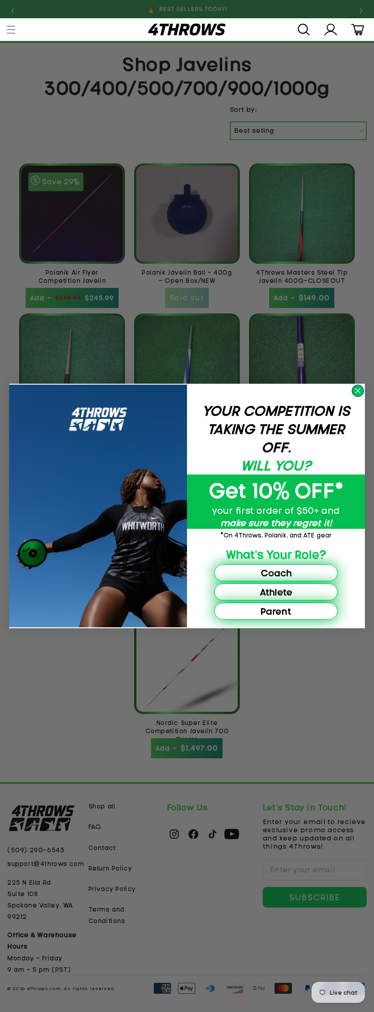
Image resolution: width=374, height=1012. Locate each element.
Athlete (276, 592)
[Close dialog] (358, 390)
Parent (275, 611)
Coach (276, 573)
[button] (12, 30)
